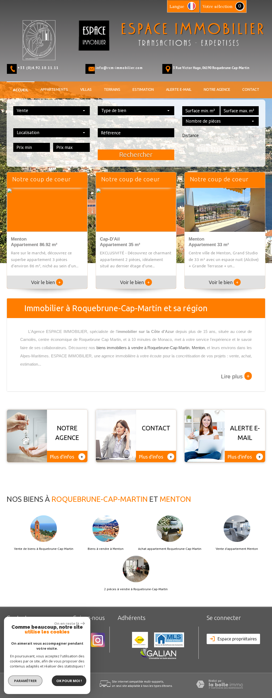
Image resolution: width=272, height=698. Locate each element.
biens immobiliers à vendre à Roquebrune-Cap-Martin (143, 347)
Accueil (20, 90)
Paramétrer (25, 680)
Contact (250, 89)
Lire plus (235, 376)
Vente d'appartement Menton (237, 548)
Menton (198, 347)
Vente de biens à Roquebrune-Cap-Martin (43, 548)
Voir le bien (46, 282)
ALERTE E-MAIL (179, 89)
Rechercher (135, 154)
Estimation (143, 89)
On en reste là (66, 623)
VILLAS (86, 89)
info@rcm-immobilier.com (119, 68)
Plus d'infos (66, 456)
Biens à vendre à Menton (106, 548)
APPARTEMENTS (54, 89)
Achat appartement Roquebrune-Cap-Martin (169, 548)
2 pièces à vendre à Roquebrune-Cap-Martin (136, 589)
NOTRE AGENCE (217, 89)
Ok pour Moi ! (69, 680)
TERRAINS (112, 89)
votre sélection (217, 6)
